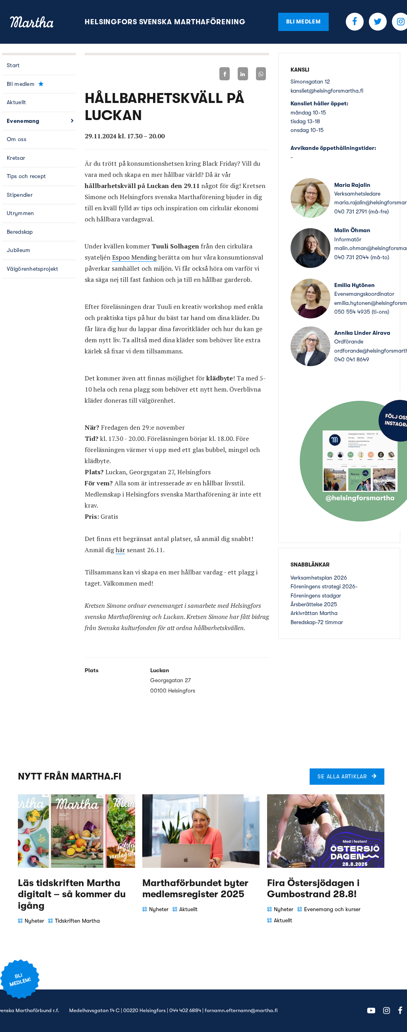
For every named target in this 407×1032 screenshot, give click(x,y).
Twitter (378, 22)
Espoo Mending (134, 257)
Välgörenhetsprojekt (32, 269)
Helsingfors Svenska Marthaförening (165, 22)
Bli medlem (303, 21)
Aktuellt (16, 102)
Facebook (355, 22)
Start (13, 65)
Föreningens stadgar (316, 595)
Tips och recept (26, 176)
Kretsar (16, 158)
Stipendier (20, 195)
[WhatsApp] (261, 73)
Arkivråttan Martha (314, 613)
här (120, 549)
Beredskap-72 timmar (317, 622)
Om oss (16, 139)
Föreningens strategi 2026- (324, 586)
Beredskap (20, 232)
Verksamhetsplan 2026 (319, 577)
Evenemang (23, 121)
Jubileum (18, 250)
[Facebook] (224, 73)
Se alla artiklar (342, 776)
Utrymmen (20, 213)
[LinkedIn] (243, 73)
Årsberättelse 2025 (314, 604)
